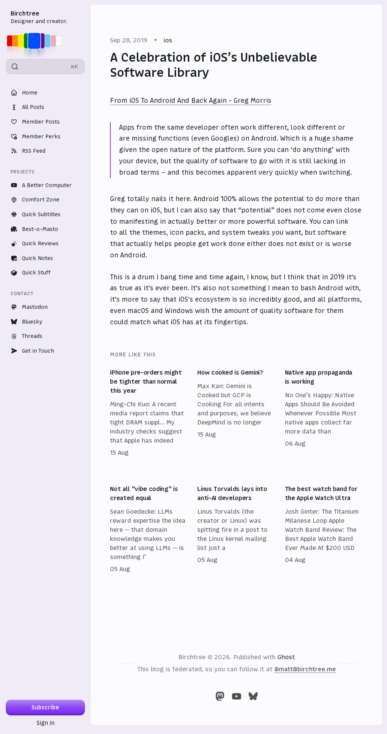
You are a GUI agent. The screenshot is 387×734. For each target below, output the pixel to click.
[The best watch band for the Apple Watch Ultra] (324, 529)
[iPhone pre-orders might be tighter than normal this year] (149, 412)
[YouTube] (236, 696)
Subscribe (45, 707)
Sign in (45, 723)
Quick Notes (37, 258)
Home (29, 92)
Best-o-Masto (40, 229)
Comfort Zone (40, 199)
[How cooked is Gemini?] (236, 412)
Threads (32, 336)
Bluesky (32, 321)
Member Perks (41, 136)
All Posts (33, 107)
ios (168, 40)
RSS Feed (33, 151)
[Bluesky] (253, 696)
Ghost (286, 657)
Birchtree (25, 13)
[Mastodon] (220, 696)
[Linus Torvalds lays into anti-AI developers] (236, 529)
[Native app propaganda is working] (324, 412)
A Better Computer (47, 185)
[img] (36, 41)
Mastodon (35, 307)
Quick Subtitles (41, 214)
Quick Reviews (40, 243)
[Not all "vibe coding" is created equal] (149, 529)
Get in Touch (38, 351)
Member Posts (41, 121)
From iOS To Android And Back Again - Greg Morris (190, 100)
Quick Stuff (36, 272)
